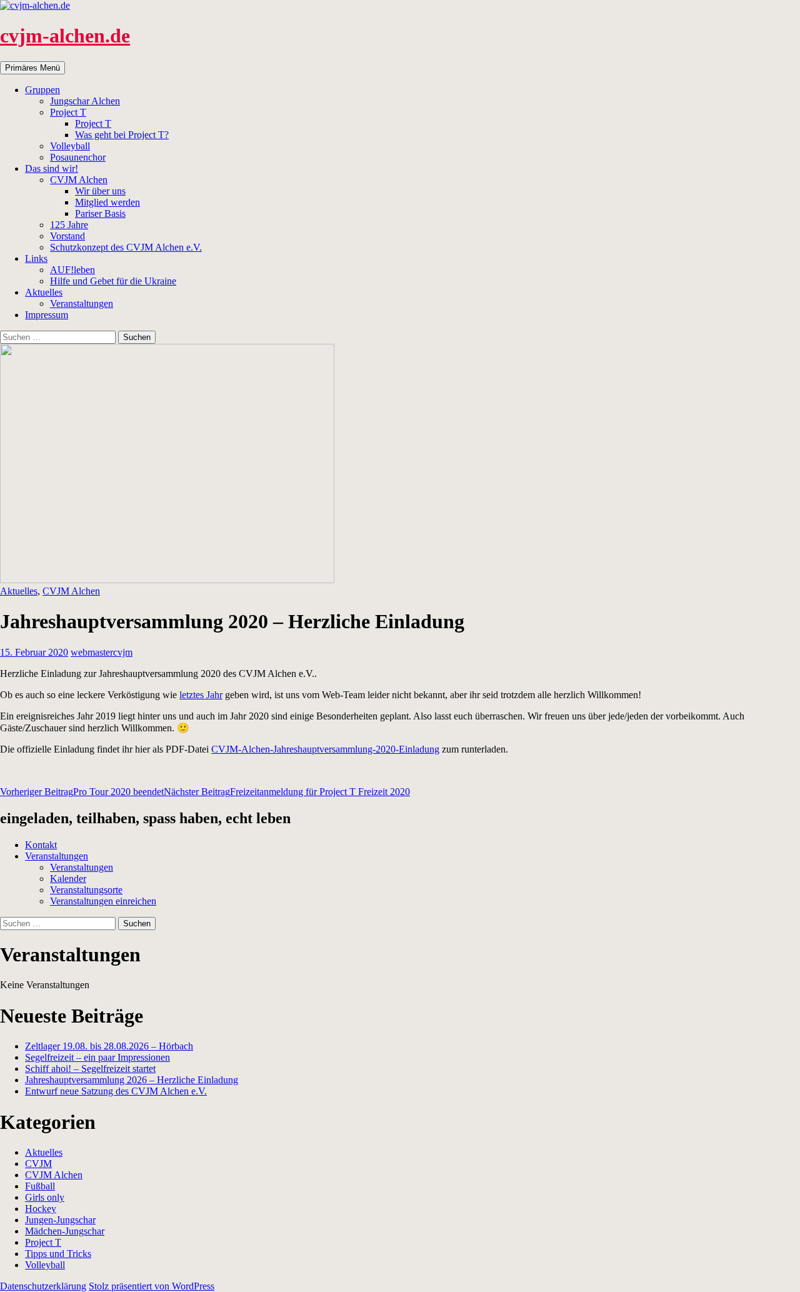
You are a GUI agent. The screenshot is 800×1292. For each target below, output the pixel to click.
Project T (68, 112)
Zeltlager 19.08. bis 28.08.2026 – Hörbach (109, 1046)
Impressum (46, 314)
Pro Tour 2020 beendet (82, 791)
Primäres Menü (32, 68)
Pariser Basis (100, 213)
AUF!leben (72, 269)
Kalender (68, 878)
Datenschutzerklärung (43, 1286)
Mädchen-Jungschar (64, 1231)
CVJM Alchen (79, 179)
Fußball (40, 1186)
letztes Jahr (200, 694)
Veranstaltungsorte (86, 889)
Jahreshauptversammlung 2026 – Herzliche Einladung (131, 1079)
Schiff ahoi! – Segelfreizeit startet (90, 1068)
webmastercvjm (101, 652)
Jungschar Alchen (85, 101)
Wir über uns (100, 191)
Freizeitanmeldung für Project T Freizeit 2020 (287, 791)
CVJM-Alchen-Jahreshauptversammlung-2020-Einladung (325, 749)
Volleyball (70, 146)
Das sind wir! (51, 168)
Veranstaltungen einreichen (103, 901)
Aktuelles (43, 292)
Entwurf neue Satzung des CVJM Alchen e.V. (116, 1091)
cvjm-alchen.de (65, 35)
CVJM (38, 1163)
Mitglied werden (107, 202)
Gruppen (42, 89)
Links (36, 258)
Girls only (44, 1197)
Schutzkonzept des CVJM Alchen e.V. (126, 247)
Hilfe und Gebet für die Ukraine (113, 281)
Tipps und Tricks (58, 1253)
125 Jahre (69, 224)
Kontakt (41, 844)
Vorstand (67, 236)
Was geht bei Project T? (122, 134)
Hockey (40, 1208)
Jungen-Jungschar (60, 1219)
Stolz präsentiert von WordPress (151, 1286)
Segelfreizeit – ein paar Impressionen (97, 1057)
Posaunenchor (78, 157)
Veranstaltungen (81, 303)
